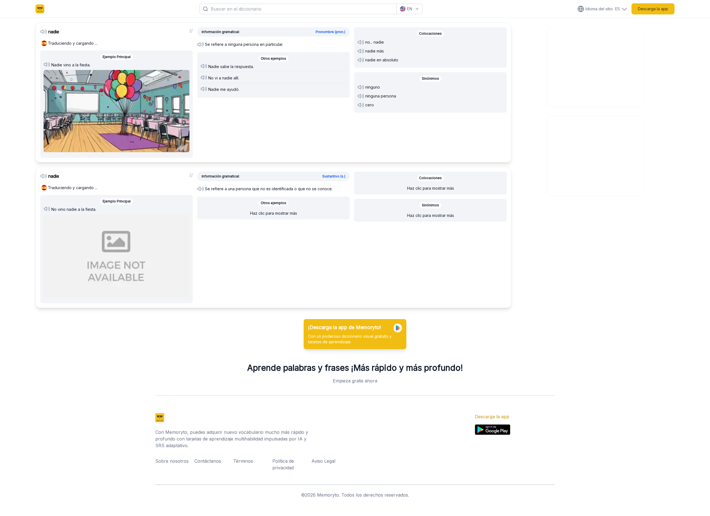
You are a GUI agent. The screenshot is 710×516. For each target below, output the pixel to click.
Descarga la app (653, 8)
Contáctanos (207, 461)
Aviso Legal (323, 461)
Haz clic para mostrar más (273, 213)
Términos (243, 461)
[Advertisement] (595, 66)
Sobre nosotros (172, 461)
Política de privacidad (283, 464)
